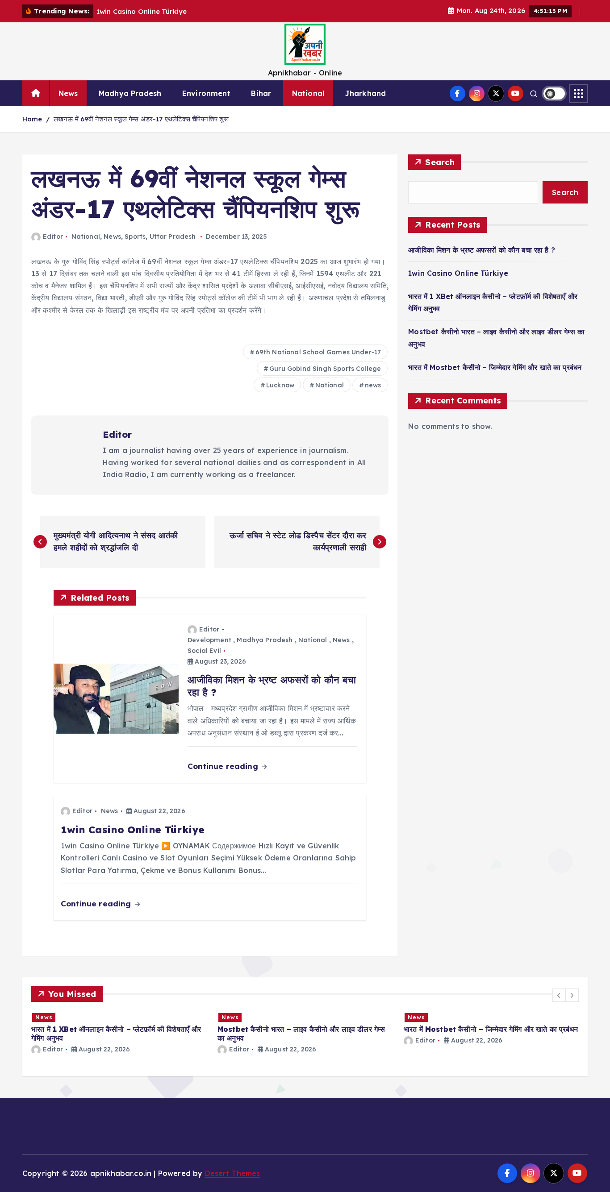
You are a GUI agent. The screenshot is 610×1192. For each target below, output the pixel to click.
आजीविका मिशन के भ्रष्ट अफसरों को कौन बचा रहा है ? (481, 249)
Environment (206, 93)
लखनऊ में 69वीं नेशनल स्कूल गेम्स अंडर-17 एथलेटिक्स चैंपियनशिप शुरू (141, 119)
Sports (135, 237)
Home (32, 119)
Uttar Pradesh (173, 237)
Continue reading (224, 766)
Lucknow (280, 385)
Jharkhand (365, 93)
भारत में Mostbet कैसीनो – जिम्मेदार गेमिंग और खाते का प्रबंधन (494, 367)
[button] (559, 995)
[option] (236, 1033)
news (373, 385)
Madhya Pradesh (130, 93)
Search (440, 162)
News (68, 93)
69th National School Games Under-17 (318, 352)
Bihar (261, 93)
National (308, 93)
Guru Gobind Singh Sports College (325, 369)
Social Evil (204, 651)
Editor (53, 237)
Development (209, 640)
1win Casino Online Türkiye (458, 273)
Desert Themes (232, 1173)
